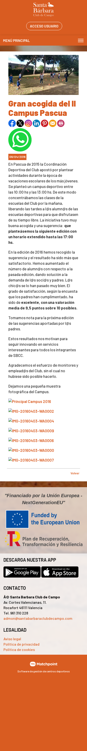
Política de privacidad (21, 644)
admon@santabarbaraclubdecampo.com (37, 618)
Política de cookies (19, 649)
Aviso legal (12, 639)
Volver (75, 473)
